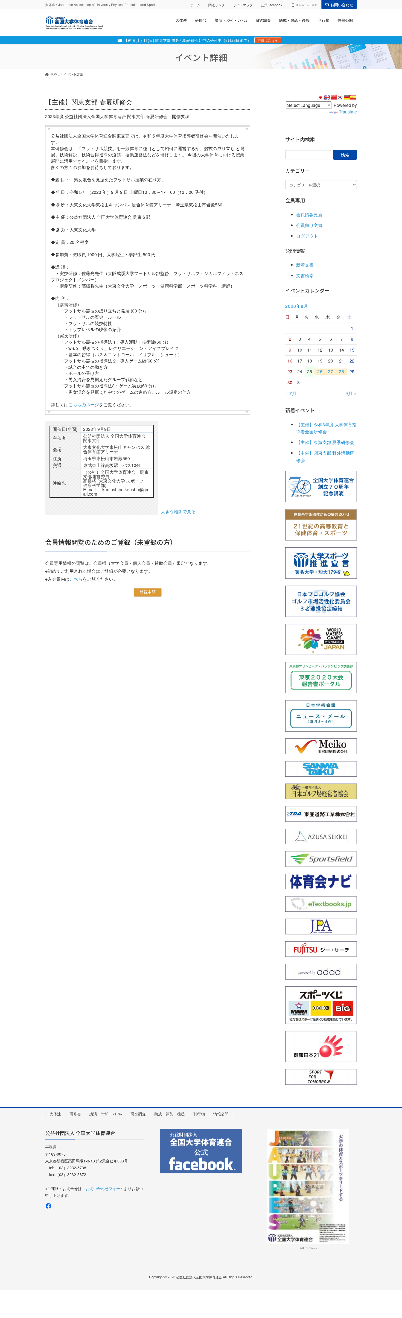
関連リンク (216, 4)
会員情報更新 (309, 214)
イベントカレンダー (307, 290)
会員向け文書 (309, 225)
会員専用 (295, 200)
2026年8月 (296, 306)
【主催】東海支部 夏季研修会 (325, 442)
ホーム (195, 4)
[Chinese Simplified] (334, 97)
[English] (327, 97)
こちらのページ (83, 404)
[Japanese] (320, 97)
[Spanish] (353, 97)
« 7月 (291, 393)
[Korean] (340, 97)
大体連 (55, 1114)
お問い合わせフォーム (105, 1188)
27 (330, 372)
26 (320, 372)
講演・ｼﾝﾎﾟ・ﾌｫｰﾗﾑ (105, 1114)
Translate (348, 112)
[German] (347, 97)
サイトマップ (243, 4)
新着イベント (300, 410)
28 (341, 372)
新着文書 (305, 265)
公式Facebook (271, 4)
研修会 (75, 1114)
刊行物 (199, 1114)
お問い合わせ (341, 4)
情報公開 (221, 1114)
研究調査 (138, 1114)
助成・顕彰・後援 (169, 1114)
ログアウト (307, 236)
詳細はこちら (268, 40)
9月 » (351, 393)
